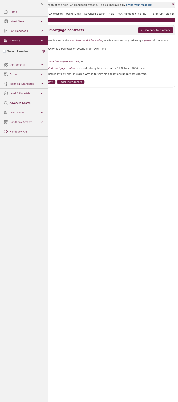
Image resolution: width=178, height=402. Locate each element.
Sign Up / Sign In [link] (164, 13)
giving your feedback (139, 4)
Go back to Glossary (157, 30)
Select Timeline (18, 51)
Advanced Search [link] (94, 13)
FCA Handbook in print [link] (132, 13)
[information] (43, 51)
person (148, 40)
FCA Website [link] (55, 13)
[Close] (173, 4)
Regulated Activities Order (86, 40)
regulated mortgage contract (61, 61)
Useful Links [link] (73, 13)
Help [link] (111, 13)
